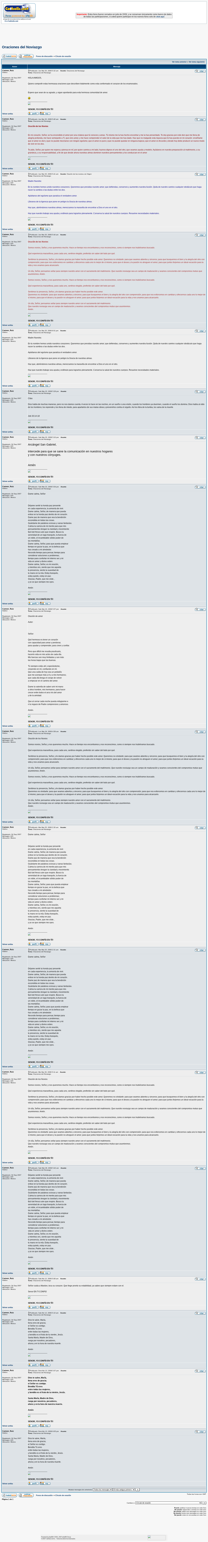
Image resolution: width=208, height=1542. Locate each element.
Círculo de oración (63, 56)
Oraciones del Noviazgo (22, 47)
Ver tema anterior (179, 62)
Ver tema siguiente (197, 62)
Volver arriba (7, 114)
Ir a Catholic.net (11, 21)
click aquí (160, 17)
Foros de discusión (44, 56)
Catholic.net (49, 1539)
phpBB (51, 1537)
